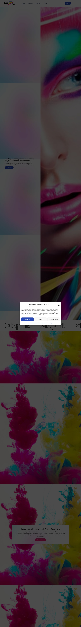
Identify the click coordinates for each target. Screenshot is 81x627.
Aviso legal (50, 322)
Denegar (40, 319)
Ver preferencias (53, 319)
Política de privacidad (42, 322)
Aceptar (27, 319)
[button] (59, 305)
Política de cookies (32, 322)
